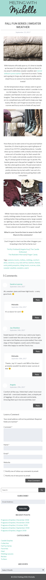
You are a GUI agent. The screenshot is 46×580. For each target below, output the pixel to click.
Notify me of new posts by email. (17, 475)
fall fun (25, 262)
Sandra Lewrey (16, 284)
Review (3, 556)
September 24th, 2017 (17, 330)
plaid (10, 265)
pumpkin (15, 265)
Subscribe (23, 508)
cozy (17, 262)
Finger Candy (32, 254)
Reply (38, 300)
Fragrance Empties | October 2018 (14, 525)
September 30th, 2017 (19, 358)
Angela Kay (24, 249)
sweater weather (10, 268)
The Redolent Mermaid (17, 254)
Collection (5, 543)
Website (7, 462)
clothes (22, 260)
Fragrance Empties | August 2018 (13, 530)
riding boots (24, 265)
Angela (13, 385)
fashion (31, 262)
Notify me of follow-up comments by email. (22, 471)
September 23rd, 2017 (17, 287)
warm (26, 268)
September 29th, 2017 (17, 387)
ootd (5, 265)
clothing (29, 260)
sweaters (20, 268)
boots (16, 260)
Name (6, 445)
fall (20, 262)
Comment (8, 427)
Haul (3, 551)
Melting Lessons (7, 554)
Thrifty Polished (13, 249)
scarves (33, 265)
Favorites (4, 548)
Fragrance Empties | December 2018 (15, 520)
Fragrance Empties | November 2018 (15, 522)
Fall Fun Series (6, 546)
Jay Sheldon (15, 328)
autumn (11, 260)
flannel (37, 262)
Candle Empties (7, 540)
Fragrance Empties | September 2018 (15, 528)
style (38, 265)
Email (6, 453)
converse (11, 262)
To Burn (4, 559)
